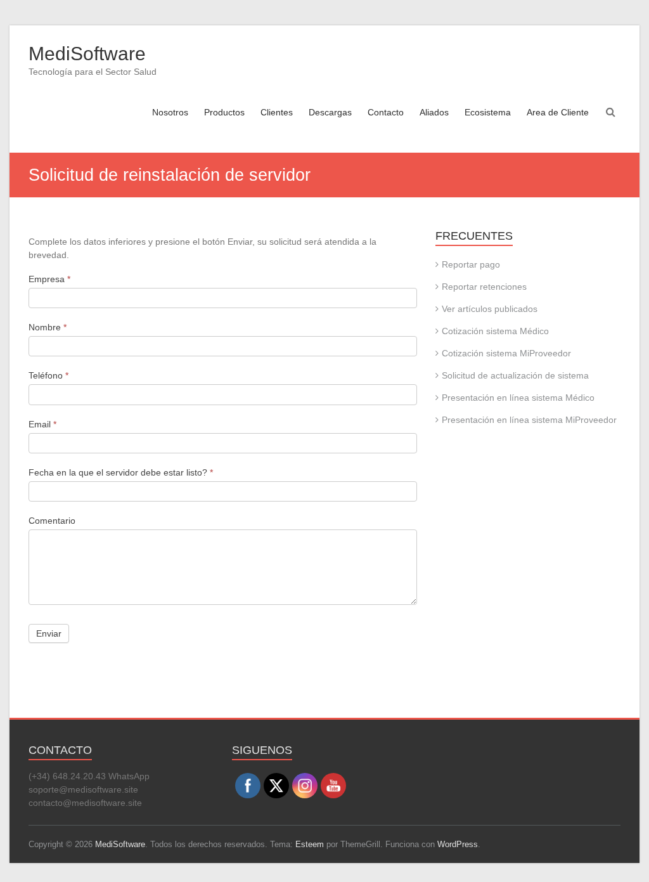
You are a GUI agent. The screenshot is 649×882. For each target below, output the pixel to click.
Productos (224, 112)
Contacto (386, 112)
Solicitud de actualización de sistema (515, 375)
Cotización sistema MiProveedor (506, 353)
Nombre (48, 327)
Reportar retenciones (484, 287)
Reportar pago (471, 264)
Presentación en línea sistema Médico (518, 397)
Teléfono (48, 375)
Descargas (330, 112)
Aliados (434, 112)
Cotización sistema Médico (495, 331)
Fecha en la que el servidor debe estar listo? (121, 472)
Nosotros (170, 112)
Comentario (52, 521)
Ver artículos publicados (489, 309)
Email (42, 424)
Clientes (276, 112)
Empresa (49, 279)
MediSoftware (87, 53)
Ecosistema (488, 112)
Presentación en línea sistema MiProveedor (529, 420)
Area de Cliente (558, 112)
